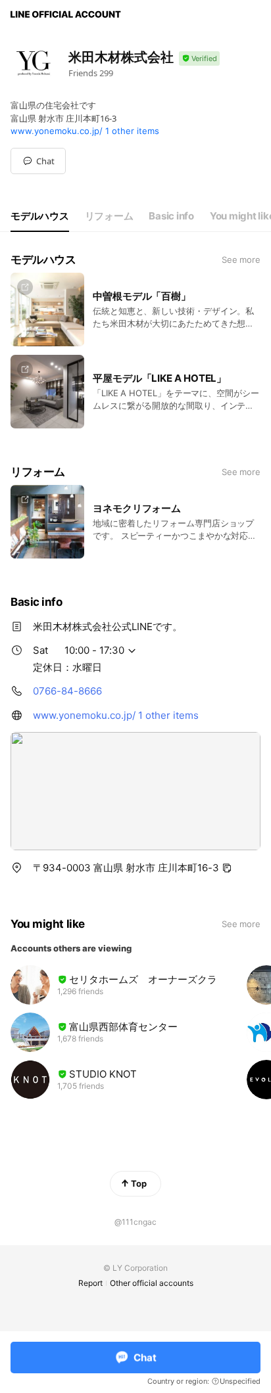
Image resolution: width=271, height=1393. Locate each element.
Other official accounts (151, 1283)
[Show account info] (199, 58)
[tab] (40, 216)
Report (90, 1283)
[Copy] (227, 868)
